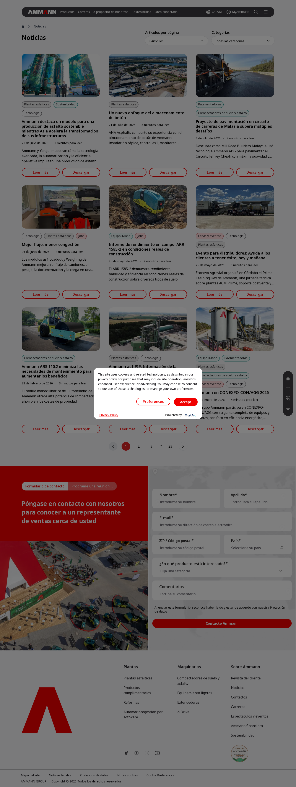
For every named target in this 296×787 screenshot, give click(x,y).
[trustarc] (190, 415)
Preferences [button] (153, 401)
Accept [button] (186, 402)
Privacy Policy (108, 415)
